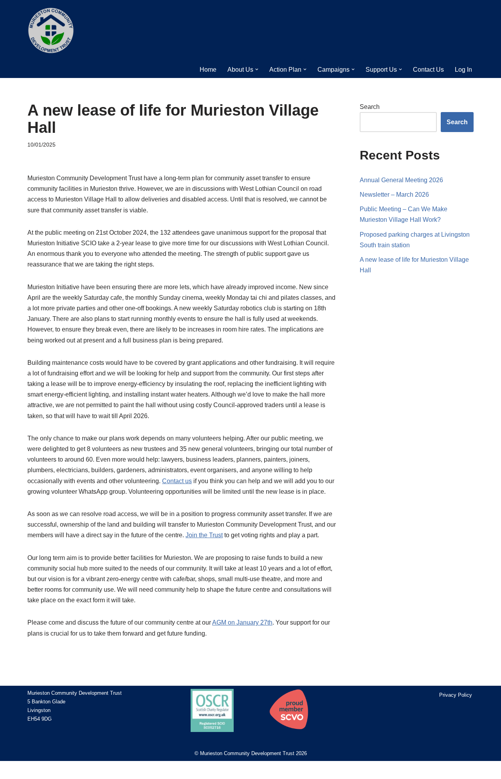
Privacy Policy (455, 695)
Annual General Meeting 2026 (401, 180)
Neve (33, 770)
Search (370, 106)
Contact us (177, 481)
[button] (256, 69)
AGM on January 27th (242, 622)
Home (208, 69)
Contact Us (428, 69)
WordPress (84, 770)
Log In (463, 69)
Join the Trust (204, 535)
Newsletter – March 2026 (394, 194)
